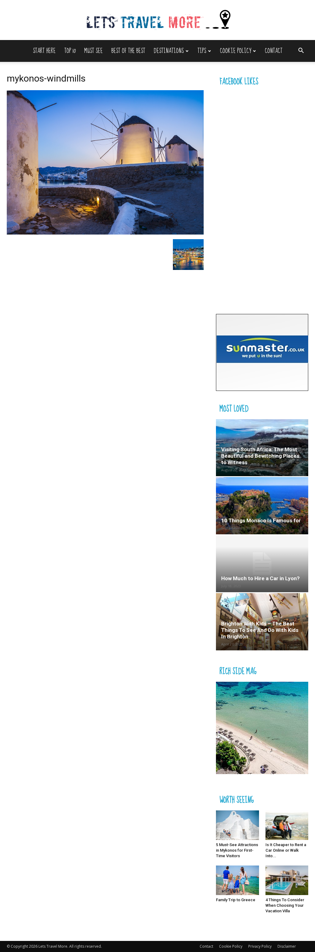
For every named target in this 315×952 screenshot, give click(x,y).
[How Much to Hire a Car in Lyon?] (262, 563)
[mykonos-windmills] (105, 232)
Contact (273, 51)
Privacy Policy (260, 946)
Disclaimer (286, 946)
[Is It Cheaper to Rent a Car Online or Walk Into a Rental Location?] (287, 825)
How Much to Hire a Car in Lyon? (260, 578)
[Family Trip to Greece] (237, 880)
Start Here (44, 51)
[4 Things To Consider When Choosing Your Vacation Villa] (287, 880)
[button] (300, 51)
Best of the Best (128, 51)
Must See (93, 51)
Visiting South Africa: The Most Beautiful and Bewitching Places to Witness (260, 455)
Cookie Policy (235, 51)
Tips (201, 51)
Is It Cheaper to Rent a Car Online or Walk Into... (285, 850)
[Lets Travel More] (157, 20)
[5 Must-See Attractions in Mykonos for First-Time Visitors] (237, 825)
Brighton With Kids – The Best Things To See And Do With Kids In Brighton (259, 630)
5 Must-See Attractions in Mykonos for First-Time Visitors (237, 850)
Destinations (169, 51)
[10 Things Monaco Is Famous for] (262, 505)
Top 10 (70, 51)
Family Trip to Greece (235, 900)
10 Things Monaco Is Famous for (261, 520)
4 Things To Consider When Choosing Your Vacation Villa (284, 905)
